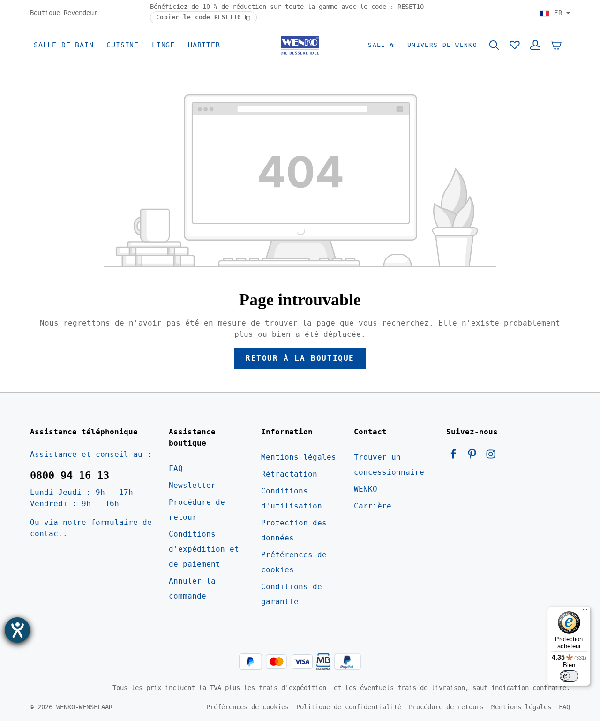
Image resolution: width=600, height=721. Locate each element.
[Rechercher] (494, 45)
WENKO (365, 489)
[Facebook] (455, 456)
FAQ (176, 468)
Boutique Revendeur (64, 12)
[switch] (569, 676)
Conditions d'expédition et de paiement (204, 549)
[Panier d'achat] (556, 45)
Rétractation (289, 474)
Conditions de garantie (291, 594)
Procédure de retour (197, 510)
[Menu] (585, 611)
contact (46, 533)
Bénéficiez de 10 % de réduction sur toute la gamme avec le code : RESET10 (287, 6)
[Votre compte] (535, 45)
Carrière (372, 505)
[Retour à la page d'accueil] (300, 45)
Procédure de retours (446, 707)
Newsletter (192, 485)
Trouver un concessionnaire (389, 465)
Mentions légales (298, 457)
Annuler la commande (192, 588)
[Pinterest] (474, 456)
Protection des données (294, 530)
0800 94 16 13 (69, 475)
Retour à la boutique (300, 358)
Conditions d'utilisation (291, 498)
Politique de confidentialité (348, 707)
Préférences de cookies (294, 562)
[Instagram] (491, 456)
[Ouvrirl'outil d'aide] (17, 630)
